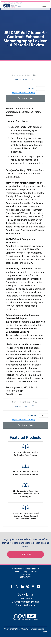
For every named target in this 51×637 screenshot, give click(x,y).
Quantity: (30, 88)
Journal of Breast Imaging (25, 601)
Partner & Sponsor (25, 605)
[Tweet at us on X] (17, 587)
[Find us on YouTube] (33, 587)
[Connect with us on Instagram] (28, 587)
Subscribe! (25, 554)
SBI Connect (25, 598)
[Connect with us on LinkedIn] (22, 587)
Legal (44, 632)
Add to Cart (27, 98)
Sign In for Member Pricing (23, 92)
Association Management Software (25, 619)
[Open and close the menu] (34, 5)
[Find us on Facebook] (12, 587)
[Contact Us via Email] (38, 587)
